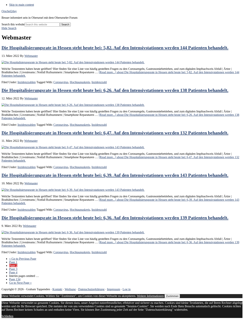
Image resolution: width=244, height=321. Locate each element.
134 (14, 279)
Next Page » (20, 282)
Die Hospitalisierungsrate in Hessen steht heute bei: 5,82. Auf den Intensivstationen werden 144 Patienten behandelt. (115, 47)
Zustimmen (172, 296)
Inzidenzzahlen (27, 82)
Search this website (13, 24)
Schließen (7, 316)
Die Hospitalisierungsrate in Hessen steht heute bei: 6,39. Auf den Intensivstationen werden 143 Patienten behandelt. (115, 175)
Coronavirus (60, 82)
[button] (9, 28)
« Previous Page (22, 258)
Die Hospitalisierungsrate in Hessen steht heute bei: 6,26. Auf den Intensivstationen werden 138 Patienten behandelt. (115, 90)
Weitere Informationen (150, 296)
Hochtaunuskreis (80, 82)
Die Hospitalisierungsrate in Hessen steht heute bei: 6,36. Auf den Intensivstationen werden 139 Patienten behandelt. (115, 217)
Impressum (113, 289)
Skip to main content (21, 4)
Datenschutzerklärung (91, 289)
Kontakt (57, 289)
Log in (127, 289)
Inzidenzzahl (99, 82)
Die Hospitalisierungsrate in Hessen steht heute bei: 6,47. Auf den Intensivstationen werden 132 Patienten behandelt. (115, 132)
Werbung (70, 289)
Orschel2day (9, 11)
